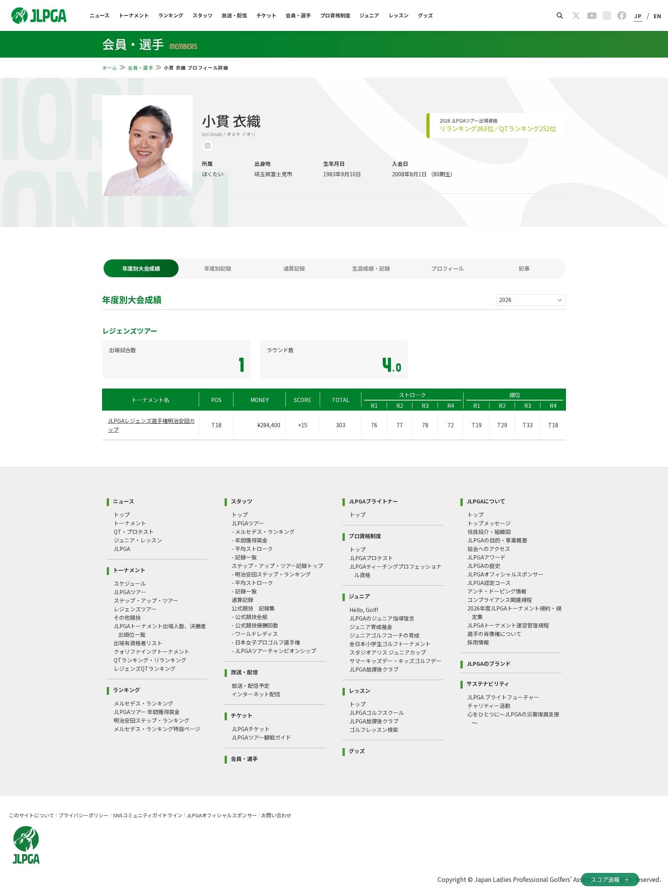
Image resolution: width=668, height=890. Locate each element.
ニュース (99, 15)
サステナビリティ (488, 683)
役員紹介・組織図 (489, 531)
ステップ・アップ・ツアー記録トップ (277, 565)
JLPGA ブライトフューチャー (503, 697)
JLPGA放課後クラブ (374, 669)
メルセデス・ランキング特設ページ (157, 729)
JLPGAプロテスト (371, 558)
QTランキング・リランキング (150, 660)
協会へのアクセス (488, 548)
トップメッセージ (489, 523)
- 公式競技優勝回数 (255, 625)
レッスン (399, 15)
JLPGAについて (486, 500)
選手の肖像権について (494, 634)
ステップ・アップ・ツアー (146, 600)
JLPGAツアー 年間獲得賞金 (147, 712)
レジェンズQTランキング (145, 668)
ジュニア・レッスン (138, 540)
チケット (266, 15)
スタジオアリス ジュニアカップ (387, 652)
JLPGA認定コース (489, 583)
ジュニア (369, 15)
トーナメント (134, 15)
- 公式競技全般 (250, 617)
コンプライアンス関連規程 (499, 600)
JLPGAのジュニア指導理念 (381, 618)
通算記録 (242, 600)
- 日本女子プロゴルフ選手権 (266, 642)
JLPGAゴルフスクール (376, 712)
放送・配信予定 (250, 685)
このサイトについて (31, 815)
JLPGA (122, 548)
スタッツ (203, 15)
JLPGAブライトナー (373, 500)
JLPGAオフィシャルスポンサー (505, 574)
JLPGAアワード (486, 557)
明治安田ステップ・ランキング (151, 720)
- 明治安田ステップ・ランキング (271, 574)
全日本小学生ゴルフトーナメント (390, 644)
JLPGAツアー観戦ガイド (261, 737)
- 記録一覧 (244, 557)
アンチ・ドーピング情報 (497, 591)
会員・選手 (298, 15)
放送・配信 (234, 15)
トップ (122, 514)
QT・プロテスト (134, 531)
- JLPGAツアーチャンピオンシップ (274, 651)
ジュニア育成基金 (370, 627)
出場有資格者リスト (138, 643)
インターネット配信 (256, 694)
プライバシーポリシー (83, 815)
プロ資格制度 (335, 15)
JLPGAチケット (251, 729)
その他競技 (127, 617)
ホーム (110, 67)
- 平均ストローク (252, 548)
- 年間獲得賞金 (250, 540)
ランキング (170, 15)
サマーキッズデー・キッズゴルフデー (395, 661)
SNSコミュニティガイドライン (147, 815)
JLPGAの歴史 (483, 565)
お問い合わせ (276, 815)
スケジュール (130, 583)
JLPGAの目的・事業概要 (497, 540)
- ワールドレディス (255, 634)
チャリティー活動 (488, 705)
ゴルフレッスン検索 (373, 729)
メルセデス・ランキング (143, 703)
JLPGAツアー (130, 592)
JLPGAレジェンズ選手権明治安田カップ (151, 425)
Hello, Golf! (363, 610)
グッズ (425, 15)
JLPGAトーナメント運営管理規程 (508, 625)
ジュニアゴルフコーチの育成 (384, 635)
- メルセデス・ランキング (263, 531)
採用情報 (478, 642)
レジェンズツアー (135, 609)
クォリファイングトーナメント (151, 651)
